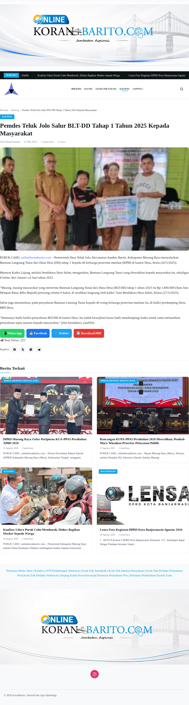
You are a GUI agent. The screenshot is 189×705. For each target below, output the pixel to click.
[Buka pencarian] (181, 89)
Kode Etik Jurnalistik (94, 570)
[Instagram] (94, 674)
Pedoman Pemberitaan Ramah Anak (151, 575)
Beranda (76, 89)
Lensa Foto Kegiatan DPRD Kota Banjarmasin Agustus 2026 (138, 75)
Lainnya (138, 89)
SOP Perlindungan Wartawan (63, 570)
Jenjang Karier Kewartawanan (78, 575)
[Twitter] (23, 349)
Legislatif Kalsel (106, 89)
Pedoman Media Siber (19, 570)
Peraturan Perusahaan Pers (112, 575)
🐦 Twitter (61, 333)
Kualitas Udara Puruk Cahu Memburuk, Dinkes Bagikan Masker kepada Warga (57, 75)
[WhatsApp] (31, 349)
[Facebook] (14, 349)
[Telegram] (39, 349)
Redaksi (39, 570)
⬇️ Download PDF (88, 333)
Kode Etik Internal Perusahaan (126, 570)
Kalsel (88, 89)
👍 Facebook (38, 333)
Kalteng (125, 89)
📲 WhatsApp (12, 333)
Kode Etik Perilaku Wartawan (40, 575)
